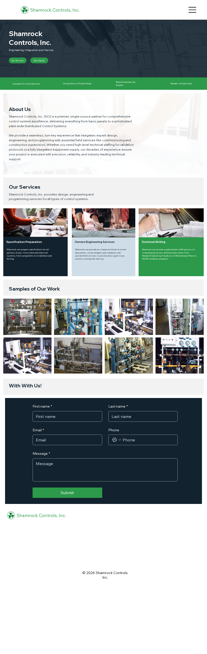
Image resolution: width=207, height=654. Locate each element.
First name (42, 406)
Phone (113, 430)
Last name (118, 406)
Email (38, 430)
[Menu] (192, 10)
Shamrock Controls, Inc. (55, 10)
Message (41, 453)
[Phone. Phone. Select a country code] (117, 440)
